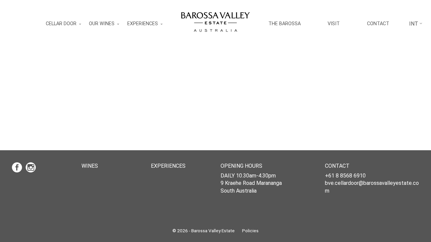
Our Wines (101, 24)
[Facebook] (19, 167)
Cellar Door (61, 24)
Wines (89, 166)
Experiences (142, 24)
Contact (378, 24)
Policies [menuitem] (250, 230)
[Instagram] (32, 167)
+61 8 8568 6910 (345, 175)
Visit (334, 24)
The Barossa (284, 24)
